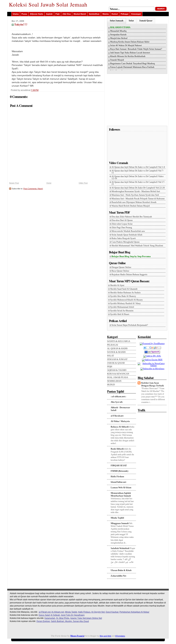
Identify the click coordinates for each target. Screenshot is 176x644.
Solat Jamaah (116, 20)
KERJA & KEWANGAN (118, 374)
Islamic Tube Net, (78, 618)
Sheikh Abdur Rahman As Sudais (125, 293)
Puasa (24, 14)
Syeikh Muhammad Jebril (122, 307)
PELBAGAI (112, 345)
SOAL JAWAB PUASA (117, 377)
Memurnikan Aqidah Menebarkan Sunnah (121, 494)
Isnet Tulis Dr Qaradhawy (73, 615)
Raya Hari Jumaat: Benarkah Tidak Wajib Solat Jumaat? (136, 49)
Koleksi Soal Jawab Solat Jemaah (48, 4)
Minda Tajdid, (71, 612)
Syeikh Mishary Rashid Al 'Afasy (125, 303)
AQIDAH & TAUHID (116, 370)
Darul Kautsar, (112, 612)
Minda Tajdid (117, 517)
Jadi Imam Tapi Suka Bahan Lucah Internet (130, 53)
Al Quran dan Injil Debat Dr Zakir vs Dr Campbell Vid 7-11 (138, 172)
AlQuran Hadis (36, 14)
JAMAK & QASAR (116, 363)
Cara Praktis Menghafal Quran (126, 242)
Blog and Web (105, 636)
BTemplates (120, 636)
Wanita (105, 14)
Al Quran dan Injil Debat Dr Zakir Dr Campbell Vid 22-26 (138, 188)
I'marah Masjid (117, 60)
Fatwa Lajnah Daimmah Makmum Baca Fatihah (132, 67)
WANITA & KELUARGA (118, 341)
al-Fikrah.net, (45, 612)
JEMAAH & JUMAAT (117, 359)
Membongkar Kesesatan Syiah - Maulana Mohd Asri (136, 191)
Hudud (115, 14)
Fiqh (58, 14)
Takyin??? (21, 24)
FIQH (109, 367)
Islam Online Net (94, 618)
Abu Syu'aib (117, 402)
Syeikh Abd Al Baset (119, 314)
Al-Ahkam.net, (57, 612)
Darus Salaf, (44, 615)
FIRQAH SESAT (119, 465)
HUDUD (111, 385)
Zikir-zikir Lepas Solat (122, 224)
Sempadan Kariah (118, 35)
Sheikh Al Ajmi (117, 285)
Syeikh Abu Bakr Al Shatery (123, 296)
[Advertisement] (137, 101)
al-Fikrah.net (117, 415)
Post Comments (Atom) (33, 189)
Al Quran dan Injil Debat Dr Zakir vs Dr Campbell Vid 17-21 (138, 183)
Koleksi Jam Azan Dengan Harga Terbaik (152, 384)
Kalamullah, (50, 618)
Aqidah (49, 14)
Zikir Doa (67, 14)
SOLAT (110, 356)
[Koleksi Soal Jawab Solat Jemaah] (152, 353)
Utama (16, 14)
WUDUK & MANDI (116, 352)
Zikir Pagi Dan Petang (122, 227)
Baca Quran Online (120, 271)
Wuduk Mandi (80, 14)
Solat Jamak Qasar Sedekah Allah (127, 235)
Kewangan (136, 14)
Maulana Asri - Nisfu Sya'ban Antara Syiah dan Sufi (135, 195)
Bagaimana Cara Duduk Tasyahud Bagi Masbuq (132, 63)
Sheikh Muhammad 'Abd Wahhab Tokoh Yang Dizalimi (137, 246)
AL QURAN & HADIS (117, 348)
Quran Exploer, (43, 621)
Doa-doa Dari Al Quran (122, 220)
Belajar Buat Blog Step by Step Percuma (131, 256)
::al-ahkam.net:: (118, 396)
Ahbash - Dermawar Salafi (120, 408)
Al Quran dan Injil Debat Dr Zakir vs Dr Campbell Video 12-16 (138, 177)
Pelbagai (124, 14)
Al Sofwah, (55, 615)
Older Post (83, 183)
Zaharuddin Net (118, 575)
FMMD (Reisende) (119, 471)
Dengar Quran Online (121, 267)
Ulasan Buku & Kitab (121, 570)
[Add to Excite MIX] (152, 359)
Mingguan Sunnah (119, 523)
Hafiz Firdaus (117, 476)
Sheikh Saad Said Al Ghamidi (124, 289)
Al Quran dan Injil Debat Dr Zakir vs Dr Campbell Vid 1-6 (138, 167)
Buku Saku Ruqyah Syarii (124, 238)
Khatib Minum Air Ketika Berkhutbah (127, 56)
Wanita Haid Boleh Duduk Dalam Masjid (131, 206)
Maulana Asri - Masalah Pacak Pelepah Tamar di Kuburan (138, 199)
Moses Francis (77, 636)
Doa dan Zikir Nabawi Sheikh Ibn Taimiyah (132, 217)
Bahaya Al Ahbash (119, 426)
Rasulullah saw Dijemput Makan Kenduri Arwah (134, 202)
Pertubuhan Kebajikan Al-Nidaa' (134, 612)
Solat (131, 20)
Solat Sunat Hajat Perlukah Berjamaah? (130, 325)
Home (48, 183)
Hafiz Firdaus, (84, 612)
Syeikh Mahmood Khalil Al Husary (126, 300)
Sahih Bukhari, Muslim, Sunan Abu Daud (70, 621)
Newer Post (14, 183)
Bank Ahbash (117, 448)
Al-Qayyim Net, (98, 612)
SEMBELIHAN (114, 381)
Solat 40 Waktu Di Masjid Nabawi (126, 45)
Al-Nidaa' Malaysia (120, 421)
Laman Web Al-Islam (121, 487)
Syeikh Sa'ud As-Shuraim (121, 311)
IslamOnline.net (118, 482)
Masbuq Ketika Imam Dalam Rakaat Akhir (129, 42)
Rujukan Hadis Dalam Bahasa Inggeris (129, 274)
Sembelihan (94, 14)
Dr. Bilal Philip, (63, 618)
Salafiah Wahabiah (120, 548)
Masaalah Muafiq (118, 31)
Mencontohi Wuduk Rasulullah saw (128, 231)
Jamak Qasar (145, 20)
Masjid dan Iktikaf (118, 38)
